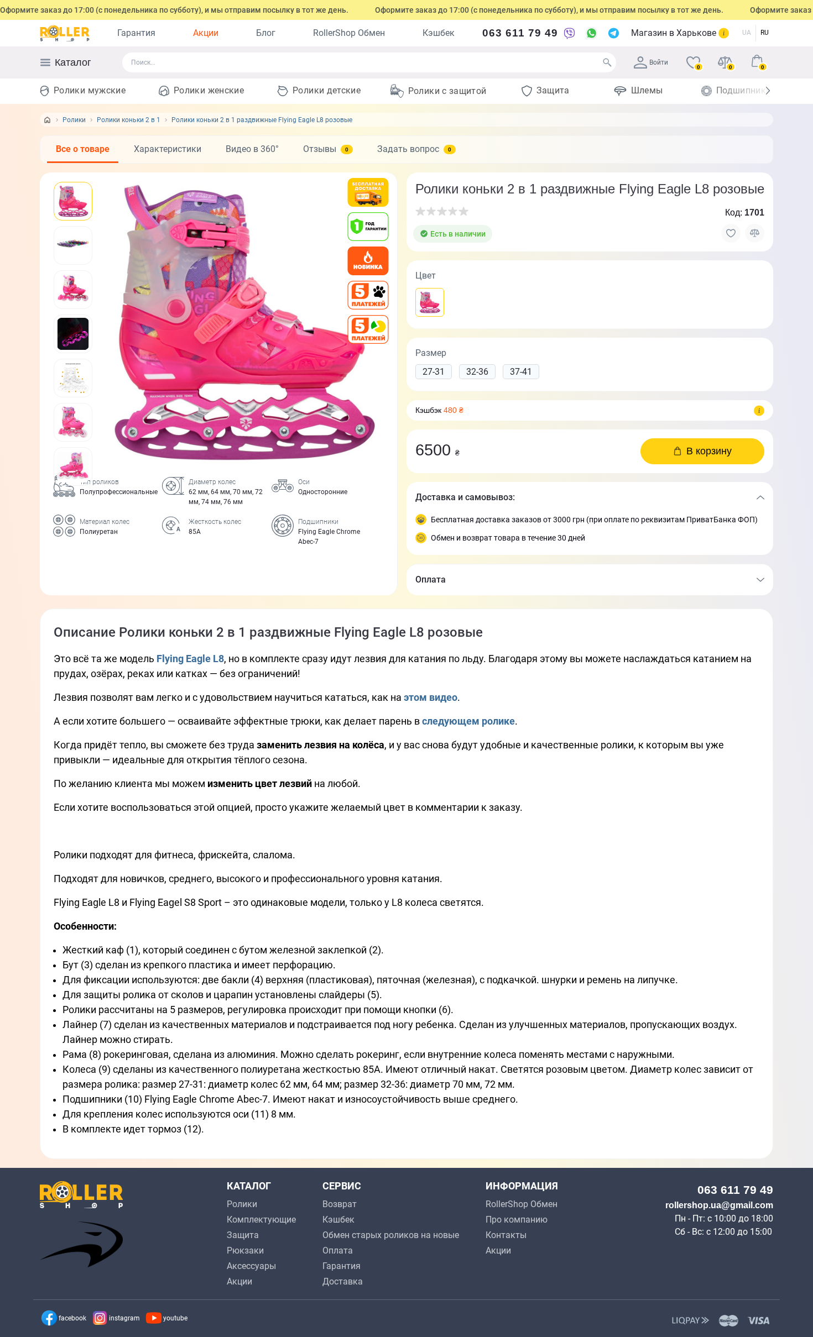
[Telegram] (613, 33)
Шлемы (647, 90)
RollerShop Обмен (349, 33)
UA (746, 32)
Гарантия (136, 33)
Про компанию (517, 1219)
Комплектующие (261, 1219)
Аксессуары (251, 1266)
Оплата (337, 1250)
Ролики (74, 120)
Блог (265, 33)
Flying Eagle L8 (190, 658)
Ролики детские (327, 90)
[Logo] (65, 33)
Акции (205, 33)
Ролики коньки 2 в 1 (128, 120)
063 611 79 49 (520, 33)
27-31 (434, 371)
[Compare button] (754, 233)
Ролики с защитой (447, 91)
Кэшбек (439, 33)
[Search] (607, 62)
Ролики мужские (90, 90)
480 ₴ (453, 410)
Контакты (506, 1235)
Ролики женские (209, 90)
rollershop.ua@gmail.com (719, 1205)
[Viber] (569, 33)
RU (764, 32)
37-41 (521, 371)
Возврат (339, 1204)
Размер (430, 353)
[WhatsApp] (591, 33)
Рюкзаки (245, 1250)
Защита (553, 90)
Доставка (342, 1281)
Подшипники (744, 90)
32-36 (477, 371)
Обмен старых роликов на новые (390, 1235)
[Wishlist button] (731, 233)
